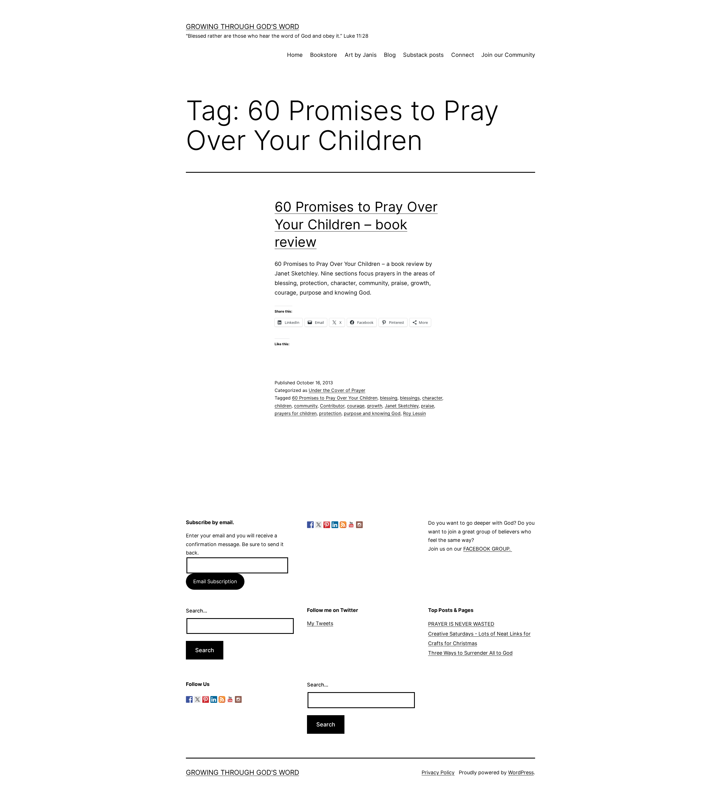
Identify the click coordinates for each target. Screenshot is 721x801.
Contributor (332, 406)
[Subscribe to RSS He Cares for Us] (343, 524)
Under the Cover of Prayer (337, 390)
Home (295, 54)
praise (427, 406)
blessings (410, 398)
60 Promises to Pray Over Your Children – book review (356, 224)
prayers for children (296, 413)
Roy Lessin (414, 413)
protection (330, 413)
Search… (196, 611)
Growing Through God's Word (242, 27)
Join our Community (508, 54)
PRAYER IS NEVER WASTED (461, 624)
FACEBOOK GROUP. (487, 549)
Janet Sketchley (402, 406)
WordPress (521, 772)
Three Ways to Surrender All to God (470, 653)
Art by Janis (361, 54)
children (283, 406)
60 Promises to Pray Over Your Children (334, 398)
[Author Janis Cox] (310, 524)
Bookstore (323, 54)
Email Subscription (215, 581)
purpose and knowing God (372, 413)
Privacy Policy (438, 772)
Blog (390, 54)
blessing (388, 398)
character (432, 398)
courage (355, 406)
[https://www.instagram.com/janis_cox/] (359, 524)
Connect (462, 54)
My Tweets (320, 623)
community (305, 406)
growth (374, 406)
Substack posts (423, 54)
